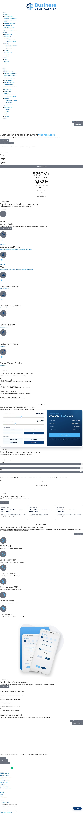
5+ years (34, 433)
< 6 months (13, 429)
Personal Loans (7, 36)
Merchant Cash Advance (9, 23)
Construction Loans (8, 29)
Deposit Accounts (8, 52)
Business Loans (6, 14)
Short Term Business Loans (10, 20)
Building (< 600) (13, 439)
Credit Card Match (8, 34)
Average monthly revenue (9, 421)
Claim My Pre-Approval (64, 434)
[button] (41, 66)
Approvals (6, 61)
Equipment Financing (8, 16)
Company (5, 57)
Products (5, 32)
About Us (6, 59)
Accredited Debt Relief (11, 41)
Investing (6, 50)
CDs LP (7, 55)
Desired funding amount (8, 414)
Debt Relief (6, 38)
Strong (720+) (34, 442)
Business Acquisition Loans (10, 30)
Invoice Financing (8, 25)
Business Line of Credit (9, 27)
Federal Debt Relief (10, 39)
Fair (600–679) (34, 439)
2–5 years (13, 433)
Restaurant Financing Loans (10, 18)
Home (4, 12)
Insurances (6, 43)
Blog (5, 63)
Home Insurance (9, 48)
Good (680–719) (13, 442)
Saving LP (8, 54)
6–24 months (34, 429)
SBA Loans (6, 21)
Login (77, 808)
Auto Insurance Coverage (11, 45)
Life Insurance (9, 46)
